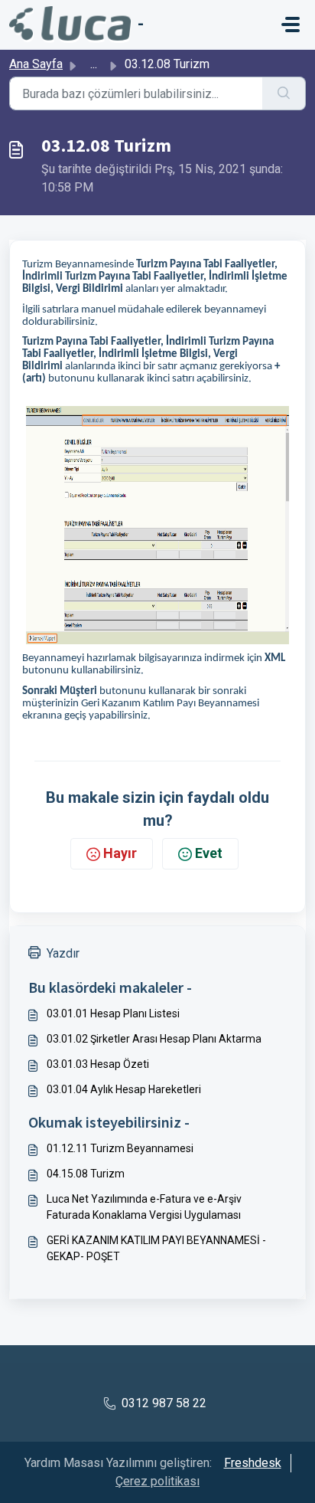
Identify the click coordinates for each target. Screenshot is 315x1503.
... (93, 64)
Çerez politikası (157, 1481)
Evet (208, 853)
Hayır (120, 853)
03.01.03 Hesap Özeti (98, 1064)
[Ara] (284, 93)
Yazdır (63, 953)
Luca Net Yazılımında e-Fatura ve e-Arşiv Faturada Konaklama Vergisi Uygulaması (144, 1207)
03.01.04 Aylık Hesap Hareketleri (124, 1089)
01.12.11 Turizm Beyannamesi (120, 1148)
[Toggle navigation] (290, 24)
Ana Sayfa (36, 64)
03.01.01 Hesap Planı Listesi (113, 1013)
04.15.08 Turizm (86, 1173)
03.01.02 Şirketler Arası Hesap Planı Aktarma (154, 1039)
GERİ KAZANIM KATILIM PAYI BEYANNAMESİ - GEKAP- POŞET (156, 1248)
